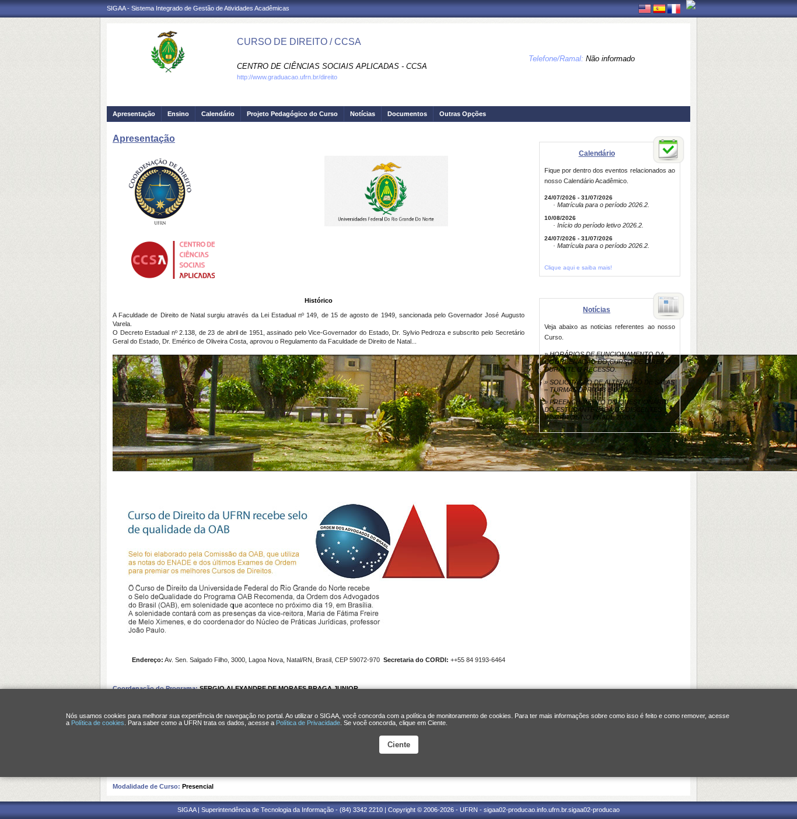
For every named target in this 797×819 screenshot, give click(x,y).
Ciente (398, 744)
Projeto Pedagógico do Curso (292, 113)
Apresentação (134, 113)
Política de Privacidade (308, 722)
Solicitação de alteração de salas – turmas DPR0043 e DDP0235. (609, 386)
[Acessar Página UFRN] (690, 4)
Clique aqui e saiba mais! (578, 267)
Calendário (218, 113)
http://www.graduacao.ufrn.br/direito (287, 77)
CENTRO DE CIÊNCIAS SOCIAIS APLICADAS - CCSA (332, 66)
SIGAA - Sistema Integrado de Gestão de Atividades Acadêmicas (198, 8)
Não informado (610, 58)
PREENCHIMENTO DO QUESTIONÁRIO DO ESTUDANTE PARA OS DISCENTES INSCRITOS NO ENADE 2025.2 (606, 409)
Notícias (362, 113)
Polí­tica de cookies (97, 722)
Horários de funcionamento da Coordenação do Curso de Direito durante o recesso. (607, 362)
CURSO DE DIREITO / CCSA (299, 42)
